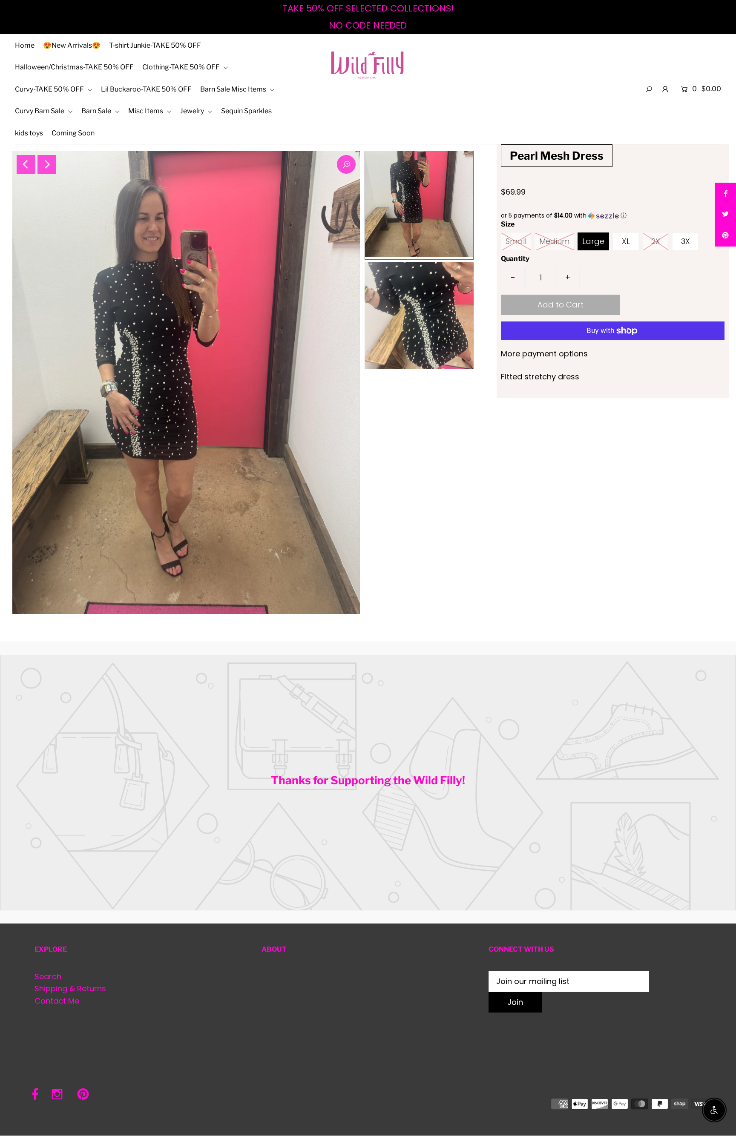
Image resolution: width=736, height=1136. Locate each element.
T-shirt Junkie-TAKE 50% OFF (155, 45)
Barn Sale (96, 111)
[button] (612, 215)
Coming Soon (73, 133)
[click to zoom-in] (346, 164)
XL (626, 241)
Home (24, 45)
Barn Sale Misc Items (233, 89)
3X (685, 241)
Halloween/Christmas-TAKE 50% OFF (74, 67)
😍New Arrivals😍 (72, 45)
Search (47, 976)
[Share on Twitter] (725, 214)
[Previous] (26, 164)
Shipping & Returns (70, 988)
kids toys (29, 133)
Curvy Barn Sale (40, 111)
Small (516, 241)
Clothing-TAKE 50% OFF (181, 67)
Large (593, 241)
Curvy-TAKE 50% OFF (50, 89)
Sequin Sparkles (246, 111)
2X (655, 241)
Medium (554, 241)
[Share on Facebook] (725, 193)
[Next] (46, 164)
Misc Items (146, 111)
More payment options (544, 353)
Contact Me (56, 1000)
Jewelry (192, 111)
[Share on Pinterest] (725, 236)
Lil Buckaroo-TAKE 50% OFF (146, 89)
